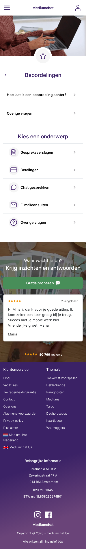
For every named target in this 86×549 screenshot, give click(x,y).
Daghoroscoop (56, 413)
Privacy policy (13, 420)
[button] (43, 94)
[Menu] (6, 7)
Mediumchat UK (20, 447)
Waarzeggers (55, 427)
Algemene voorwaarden (20, 413)
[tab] (43, 94)
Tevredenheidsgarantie (19, 392)
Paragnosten (55, 392)
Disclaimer (10, 427)
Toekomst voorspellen (61, 378)
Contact (9, 399)
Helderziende (55, 385)
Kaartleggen (55, 420)
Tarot (50, 406)
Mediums (52, 399)
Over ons (9, 406)
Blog (6, 378)
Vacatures (10, 385)
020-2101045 (43, 490)
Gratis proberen (40, 283)
